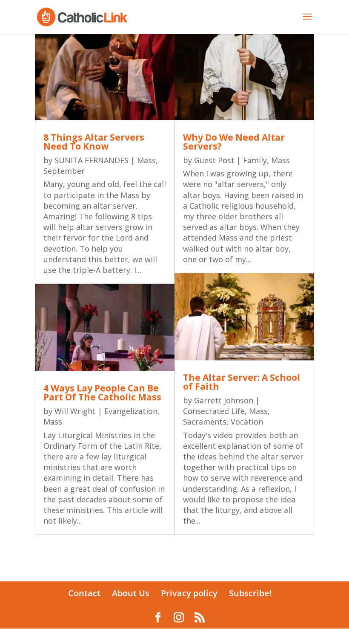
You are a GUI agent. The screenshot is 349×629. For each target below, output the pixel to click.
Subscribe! (250, 593)
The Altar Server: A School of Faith (241, 381)
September (64, 171)
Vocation (247, 421)
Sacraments (204, 421)
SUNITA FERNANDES (91, 160)
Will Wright (75, 411)
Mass (146, 160)
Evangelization (130, 411)
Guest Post (214, 160)
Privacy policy (189, 593)
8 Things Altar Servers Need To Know (93, 141)
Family (255, 160)
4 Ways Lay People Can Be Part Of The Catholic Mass (102, 392)
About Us (130, 593)
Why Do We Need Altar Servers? (234, 141)
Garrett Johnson (223, 400)
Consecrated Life (214, 411)
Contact (84, 593)
